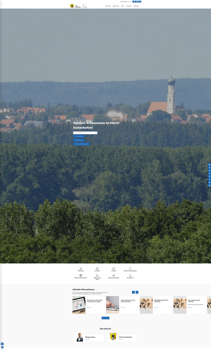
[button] (140, 2)
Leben (122, 6)
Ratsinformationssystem (80, 277)
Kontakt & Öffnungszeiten (130, 270)
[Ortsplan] (114, 268)
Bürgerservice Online (97, 278)
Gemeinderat (130, 277)
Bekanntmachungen (114, 277)
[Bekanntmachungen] (114, 275)
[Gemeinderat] (130, 275)
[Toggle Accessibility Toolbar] (2, 343)
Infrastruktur (136, 6)
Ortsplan (113, 270)
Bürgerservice (116, 6)
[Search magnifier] (96, 133)
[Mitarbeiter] (81, 268)
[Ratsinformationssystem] (81, 275)
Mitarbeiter (81, 270)
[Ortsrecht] (97, 268)
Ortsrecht (97, 270)
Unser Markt (108, 6)
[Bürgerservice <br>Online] (97, 275)
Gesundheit (128, 6)
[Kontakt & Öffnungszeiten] (130, 268)
